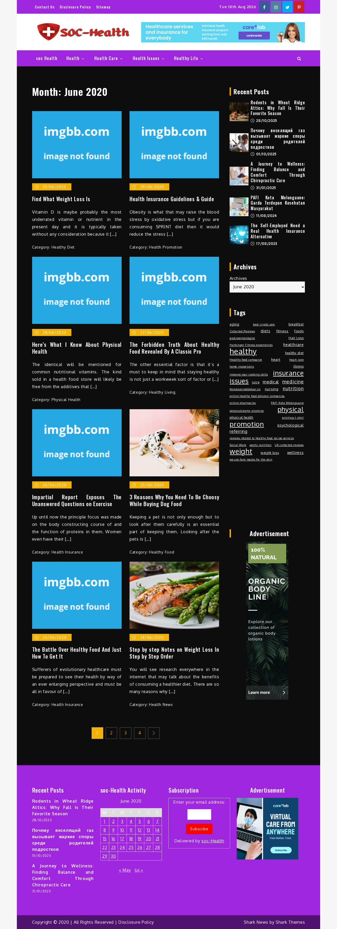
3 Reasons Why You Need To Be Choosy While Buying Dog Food (174, 500)
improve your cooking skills (249, 374)
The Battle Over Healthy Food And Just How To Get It (77, 653)
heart (275, 359)
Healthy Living (162, 392)
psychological (290, 425)
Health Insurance (67, 552)
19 (140, 838)
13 (148, 830)
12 (140, 830)
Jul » (139, 870)
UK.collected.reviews (289, 445)
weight (241, 451)
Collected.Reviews (242, 331)
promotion (247, 424)
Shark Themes (290, 922)
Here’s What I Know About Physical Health (77, 348)
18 (131, 838)
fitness (282, 331)
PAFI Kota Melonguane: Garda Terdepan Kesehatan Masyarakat (278, 203)
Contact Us (44, 6)
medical (271, 381)
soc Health (46, 58)
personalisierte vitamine (247, 411)
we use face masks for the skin (251, 459)
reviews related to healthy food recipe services (262, 438)
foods (299, 331)
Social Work (238, 445)
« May (125, 870)
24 (122, 847)
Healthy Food (161, 552)
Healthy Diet (63, 247)
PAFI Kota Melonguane (287, 403)
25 (130, 847)
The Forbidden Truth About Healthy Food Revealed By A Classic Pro (174, 348)
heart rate (296, 360)
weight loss (270, 453)
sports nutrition (261, 445)
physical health (241, 417)
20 (148, 838)
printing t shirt (293, 417)
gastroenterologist (242, 338)
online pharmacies (243, 403)
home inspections (242, 366)
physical (290, 409)
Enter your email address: (199, 821)
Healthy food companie (246, 360)
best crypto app (264, 324)
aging (234, 324)
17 (122, 838)
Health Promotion (165, 247)
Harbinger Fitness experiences (251, 345)
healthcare (293, 344)
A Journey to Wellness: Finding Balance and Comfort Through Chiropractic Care (278, 172)
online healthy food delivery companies (257, 396)
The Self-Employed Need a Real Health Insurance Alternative (278, 231)
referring (238, 431)
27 (148, 847)
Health (73, 58)
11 (131, 830)
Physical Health (66, 399)
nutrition (293, 388)
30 (113, 856)
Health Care (106, 58)
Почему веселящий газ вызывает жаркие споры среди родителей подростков (278, 138)
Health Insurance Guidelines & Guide (172, 198)
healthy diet (294, 353)
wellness (295, 452)
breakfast (296, 324)
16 (113, 838)
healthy (243, 351)
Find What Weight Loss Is (61, 198)
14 (157, 830)
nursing (272, 389)
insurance (288, 373)
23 (113, 847)
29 (104, 856)
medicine (293, 381)
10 (122, 830)
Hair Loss (296, 338)
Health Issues (146, 58)
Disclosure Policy (75, 6)
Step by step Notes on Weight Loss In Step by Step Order (174, 653)
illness (298, 366)
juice (256, 382)
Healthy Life (186, 58)
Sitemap (103, 6)
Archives (238, 278)
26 (139, 847)
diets (265, 330)
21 (157, 838)
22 (104, 847)
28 (157, 847)
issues (239, 381)
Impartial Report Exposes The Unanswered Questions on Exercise (77, 500)
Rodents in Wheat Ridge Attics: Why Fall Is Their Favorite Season (278, 108)
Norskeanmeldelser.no (245, 389)
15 (105, 838)
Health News (161, 704)
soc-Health (212, 840)
